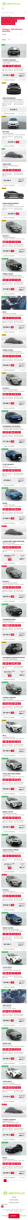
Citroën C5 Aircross (7, 18)
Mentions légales (14, 1199)
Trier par (4, 34)
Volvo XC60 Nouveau (19, 18)
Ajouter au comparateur (9, 79)
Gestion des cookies (14, 1202)
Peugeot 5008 (12, 21)
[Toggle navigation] (3, 8)
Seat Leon (4, 21)
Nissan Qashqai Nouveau (8, 23)
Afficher (4, 39)
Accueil (14, 1197)
